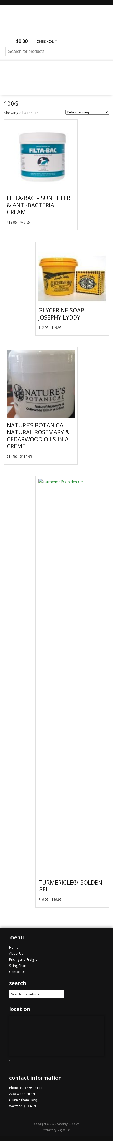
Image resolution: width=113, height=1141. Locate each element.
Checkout (47, 41)
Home (18, 72)
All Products (47, 72)
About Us (65, 83)
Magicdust (63, 1130)
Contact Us (96, 83)
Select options (70, 226)
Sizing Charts (85, 72)
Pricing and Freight (25, 83)
